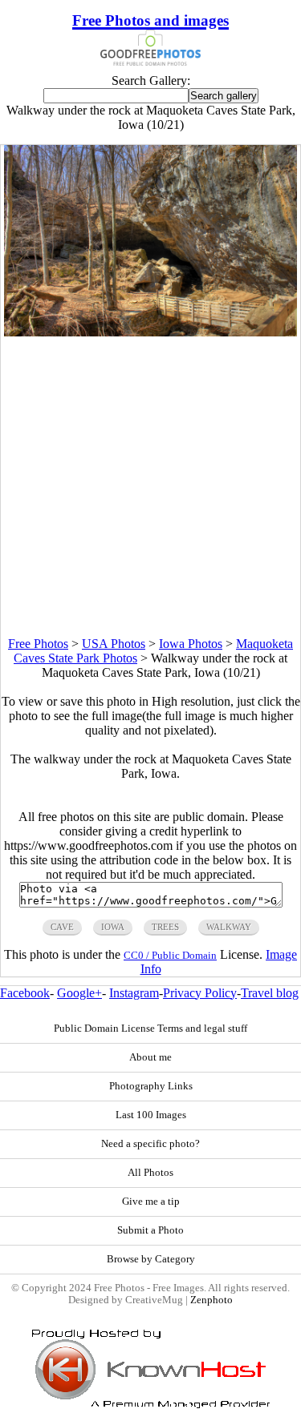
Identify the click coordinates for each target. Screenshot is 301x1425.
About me (150, 1057)
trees (165, 927)
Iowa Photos (190, 643)
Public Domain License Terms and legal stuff (150, 1028)
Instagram (134, 993)
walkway (228, 927)
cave (62, 927)
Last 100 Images (151, 1115)
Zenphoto (211, 1300)
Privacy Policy (200, 993)
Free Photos (38, 643)
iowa (112, 927)
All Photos (150, 1172)
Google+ (79, 993)
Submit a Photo (150, 1230)
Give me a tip (151, 1201)
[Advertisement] (150, 486)
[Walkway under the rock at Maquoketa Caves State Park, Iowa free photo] (151, 332)
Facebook (25, 993)
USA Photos (113, 643)
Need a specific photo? (150, 1143)
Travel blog (270, 993)
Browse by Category (151, 1259)
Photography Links (151, 1086)
